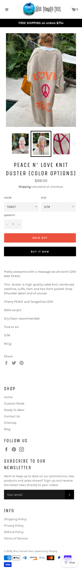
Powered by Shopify (46, 551)
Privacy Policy (13, 525)
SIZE (43, 197)
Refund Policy (13, 532)
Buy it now (40, 251)
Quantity (9, 215)
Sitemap (10, 423)
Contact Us (12, 416)
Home (8, 397)
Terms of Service (16, 538)
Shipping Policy (15, 519)
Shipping (25, 186)
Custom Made (14, 403)
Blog (7, 429)
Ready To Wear (14, 410)
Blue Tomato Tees (23, 551)
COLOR (8, 197)
